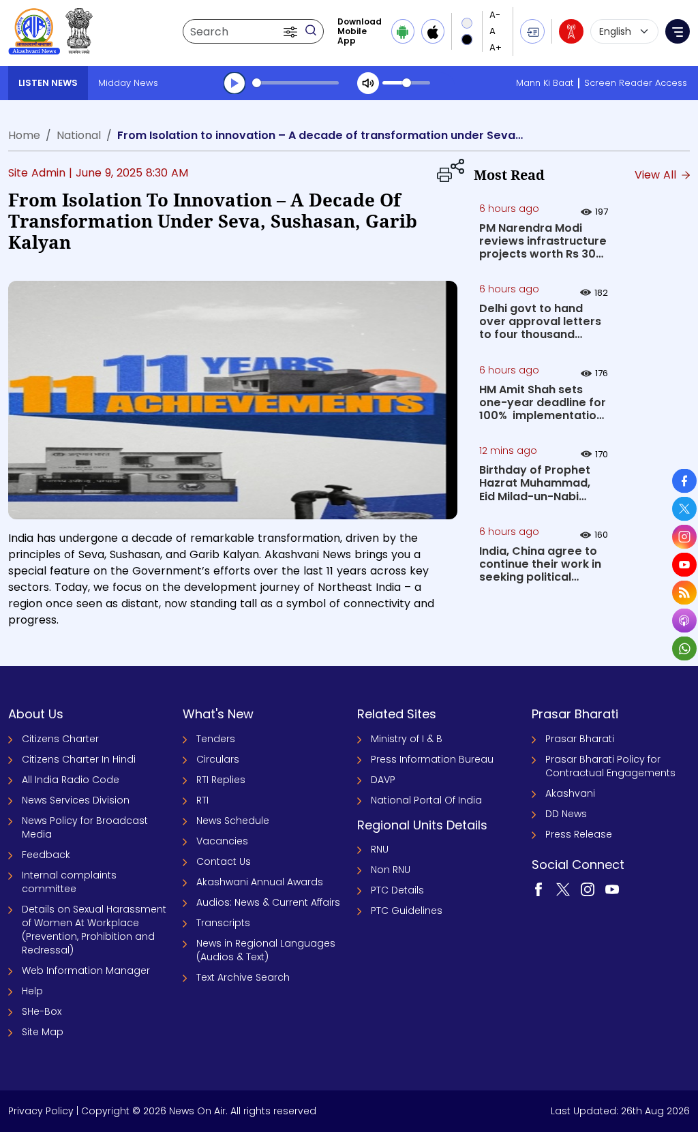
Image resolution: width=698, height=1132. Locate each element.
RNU (380, 849)
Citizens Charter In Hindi (79, 759)
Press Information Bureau (432, 759)
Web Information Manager (86, 970)
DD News (566, 814)
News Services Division (76, 800)
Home (24, 135)
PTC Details (397, 890)
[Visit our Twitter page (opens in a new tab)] (563, 889)
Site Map (42, 1032)
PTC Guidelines (406, 910)
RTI (202, 800)
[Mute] (368, 83)
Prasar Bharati (579, 739)
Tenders (215, 739)
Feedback (46, 854)
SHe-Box (41, 1011)
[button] (292, 31)
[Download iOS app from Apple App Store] (432, 31)
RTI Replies (220, 779)
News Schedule (232, 820)
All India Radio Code (70, 779)
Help (32, 991)
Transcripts (223, 923)
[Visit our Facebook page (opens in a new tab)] (538, 889)
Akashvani (570, 793)
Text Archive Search (243, 977)
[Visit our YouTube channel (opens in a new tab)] (612, 889)
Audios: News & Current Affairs (268, 902)
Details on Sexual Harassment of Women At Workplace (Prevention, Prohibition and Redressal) (94, 929)
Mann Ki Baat (544, 82)
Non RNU (390, 869)
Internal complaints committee (69, 882)
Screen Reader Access (635, 82)
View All (657, 175)
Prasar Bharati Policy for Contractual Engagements (610, 766)
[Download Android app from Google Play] (402, 31)
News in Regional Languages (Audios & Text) (265, 950)
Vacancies (222, 841)
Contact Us (223, 861)
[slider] (295, 82)
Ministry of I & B (406, 739)
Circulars (217, 759)
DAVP (383, 779)
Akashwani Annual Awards (259, 882)
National (79, 135)
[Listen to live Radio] (571, 31)
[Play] (234, 83)
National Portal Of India (426, 800)
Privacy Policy (41, 1111)
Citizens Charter (60, 739)
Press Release (578, 834)
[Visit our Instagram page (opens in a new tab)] (587, 889)
